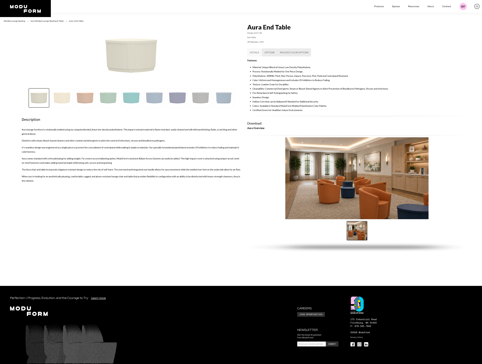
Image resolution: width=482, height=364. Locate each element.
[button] (39, 98)
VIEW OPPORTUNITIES (311, 314)
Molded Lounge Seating (14, 21)
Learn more (98, 298)
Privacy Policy (356, 337)
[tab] (254, 52)
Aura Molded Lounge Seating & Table (47, 21)
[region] (131, 67)
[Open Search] (476, 6)
